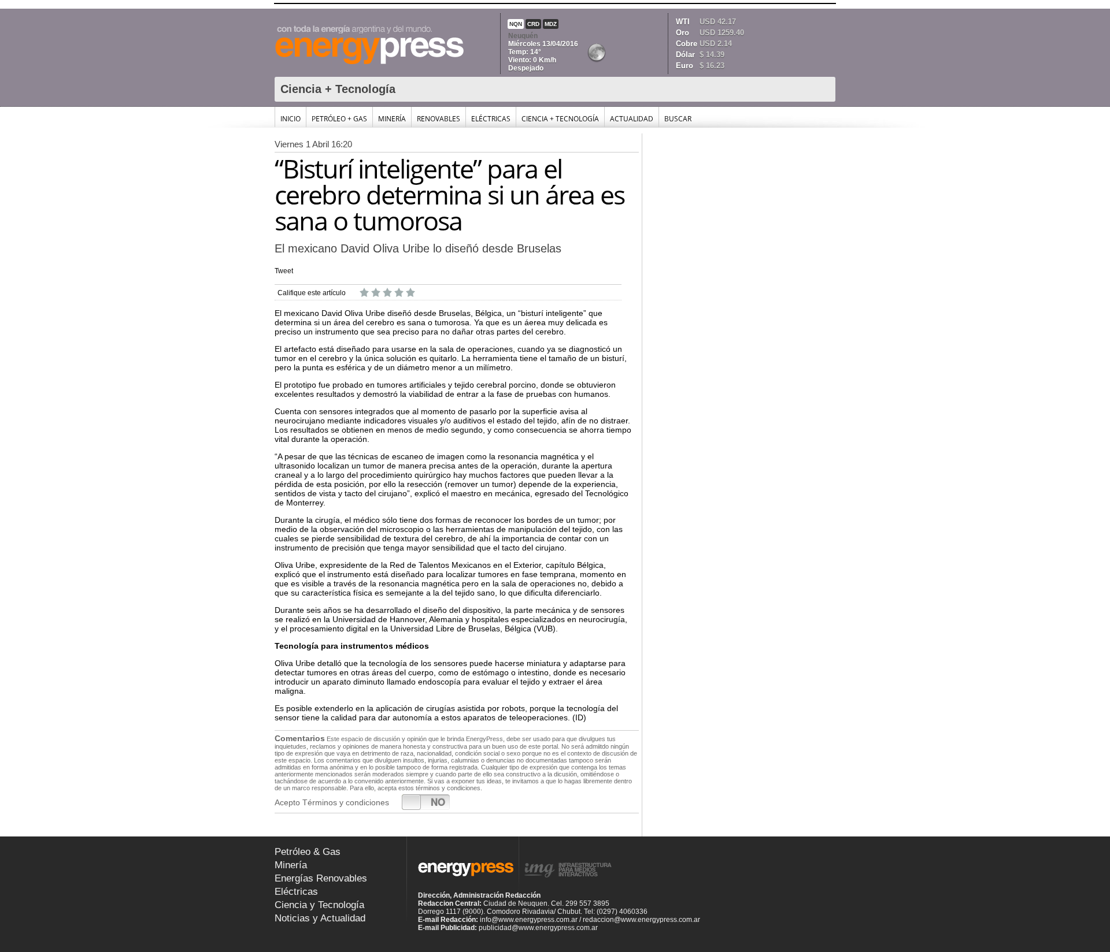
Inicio (290, 119)
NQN (515, 24)
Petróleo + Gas (339, 119)
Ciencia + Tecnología (560, 119)
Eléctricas (490, 119)
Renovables (438, 119)
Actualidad (631, 119)
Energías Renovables (321, 878)
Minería (392, 119)
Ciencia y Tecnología (319, 904)
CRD (533, 24)
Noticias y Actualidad (320, 918)
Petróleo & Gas (308, 851)
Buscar (677, 119)
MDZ (551, 24)
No (438, 802)
